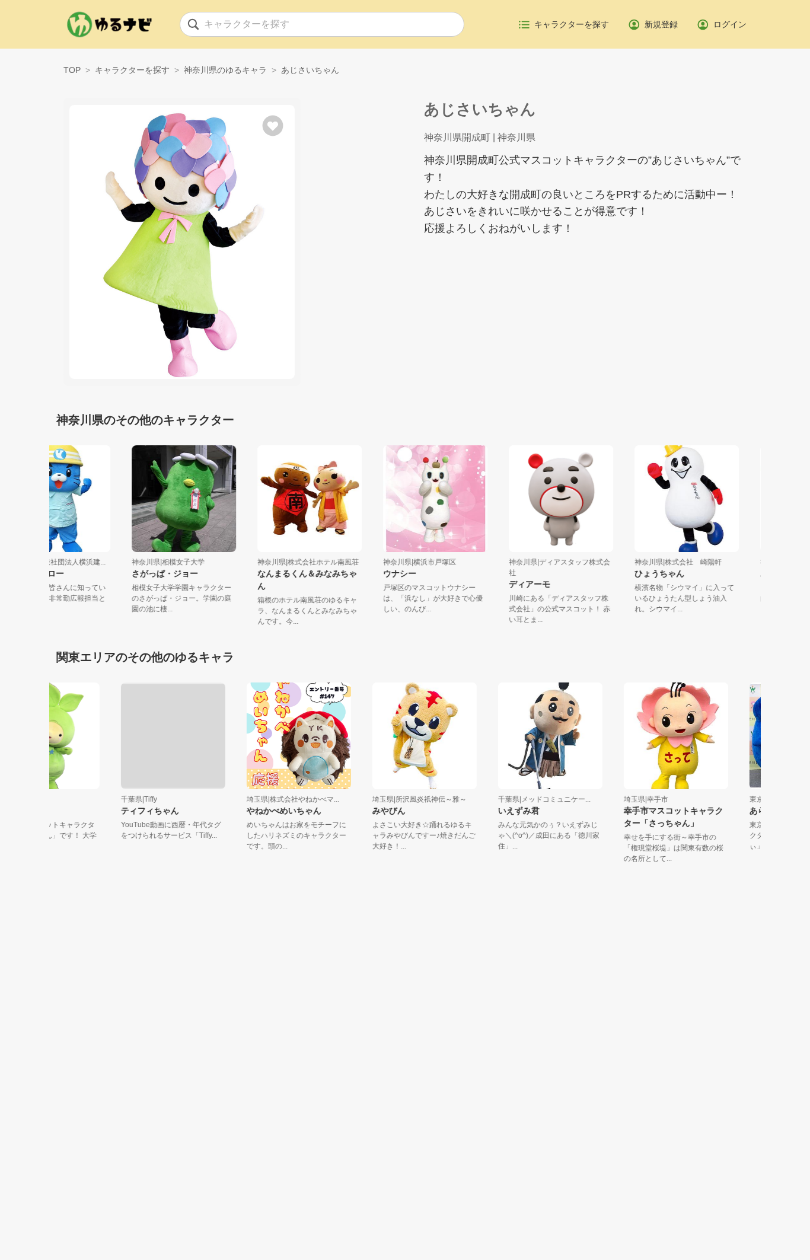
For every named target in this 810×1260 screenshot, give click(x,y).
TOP (72, 70)
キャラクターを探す (132, 70)
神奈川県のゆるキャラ (225, 70)
